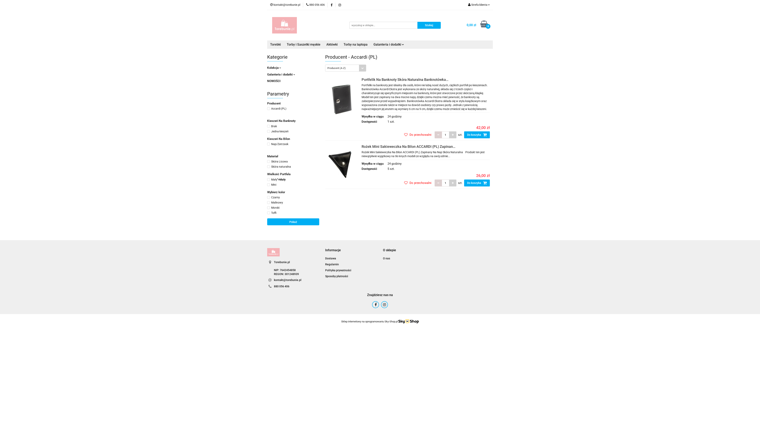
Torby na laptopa (356, 44)
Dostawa (330, 258)
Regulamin (332, 264)
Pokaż (293, 222)
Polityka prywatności (338, 270)
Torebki (275, 44)
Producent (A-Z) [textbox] (336, 68)
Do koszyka (474, 134)
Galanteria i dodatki (280, 74)
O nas (386, 258)
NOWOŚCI (273, 81)
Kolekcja (273, 68)
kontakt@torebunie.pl (287, 280)
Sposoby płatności (336, 276)
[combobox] (345, 68)
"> (278, 179)
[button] (333, 250)
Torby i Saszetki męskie (303, 44)
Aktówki (332, 44)
